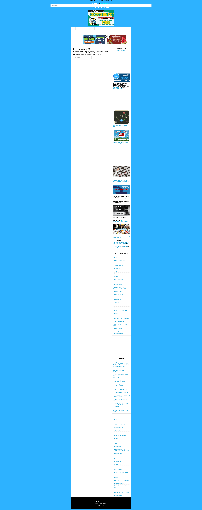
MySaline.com (95, 3)
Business (121, 242)
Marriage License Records (121, 310)
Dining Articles (118, 291)
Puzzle (120, 246)
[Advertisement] (121, 63)
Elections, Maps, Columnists (121, 318)
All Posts (116, 282)
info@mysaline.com (105, 3)
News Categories (118, 279)
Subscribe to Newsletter (120, 273)
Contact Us (117, 268)
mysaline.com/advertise (118, 88)
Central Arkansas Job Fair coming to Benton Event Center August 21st (121, 405)
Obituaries (117, 305)
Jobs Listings (117, 302)
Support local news (119, 271)
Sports (124, 243)
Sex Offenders (118, 307)
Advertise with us (118, 265)
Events (116, 242)
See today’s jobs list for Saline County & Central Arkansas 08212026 (121, 385)
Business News (118, 284)
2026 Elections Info (119, 321)
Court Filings (117, 299)
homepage (81, 52)
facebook (97, 503)
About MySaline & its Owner (121, 263)
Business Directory (119, 333)
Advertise (125, 246)
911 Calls (116, 297)
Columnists (123, 245)
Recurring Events (118, 316)
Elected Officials (118, 328)
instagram (102, 503)
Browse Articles (121, 247)
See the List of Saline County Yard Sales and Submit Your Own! (121, 370)
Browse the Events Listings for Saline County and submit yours (120, 410)
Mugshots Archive (118, 294)
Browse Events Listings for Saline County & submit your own (120, 127)
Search (116, 276)
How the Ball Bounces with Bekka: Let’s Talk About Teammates (120, 376)
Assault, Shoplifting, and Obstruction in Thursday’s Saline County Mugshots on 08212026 (121, 391)
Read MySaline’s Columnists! (121, 331)
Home (115, 257)
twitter (105, 503)
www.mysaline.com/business (120, 221)
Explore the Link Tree (119, 260)
